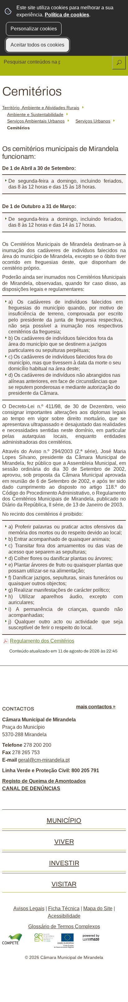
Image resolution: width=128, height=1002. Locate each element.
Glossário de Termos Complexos (64, 926)
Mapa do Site (97, 908)
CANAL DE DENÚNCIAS (31, 788)
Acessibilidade (64, 916)
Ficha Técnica (64, 908)
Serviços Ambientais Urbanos (36, 120)
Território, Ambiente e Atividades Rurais (40, 107)
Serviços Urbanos (92, 120)
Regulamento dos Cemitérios (42, 641)
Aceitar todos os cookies (37, 44)
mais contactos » (96, 706)
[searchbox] (32, 62)
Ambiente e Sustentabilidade (35, 114)
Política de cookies (67, 14)
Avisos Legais (28, 908)
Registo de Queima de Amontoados (44, 781)
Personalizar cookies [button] (34, 28)
